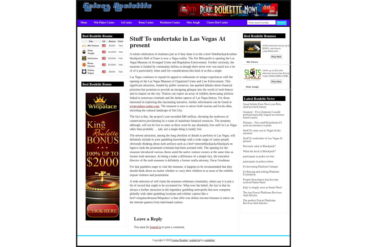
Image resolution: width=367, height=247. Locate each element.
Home (84, 22)
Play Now (276, 56)
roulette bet (194, 240)
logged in (155, 227)
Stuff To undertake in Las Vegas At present (262, 140)
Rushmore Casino (170, 22)
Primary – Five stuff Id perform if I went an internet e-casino (262, 124)
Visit (121, 45)
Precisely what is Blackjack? (259, 146)
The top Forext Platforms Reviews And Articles (262, 194)
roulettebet (209, 240)
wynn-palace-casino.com (144, 106)
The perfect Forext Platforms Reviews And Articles (259, 202)
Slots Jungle (193, 22)
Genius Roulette (180, 240)
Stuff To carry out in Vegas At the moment (262, 132)
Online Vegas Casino (92, 28)
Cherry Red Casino (217, 22)
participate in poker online (258, 161)
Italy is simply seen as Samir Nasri (262, 187)
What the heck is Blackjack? (259, 151)
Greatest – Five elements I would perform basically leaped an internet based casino (263, 114)
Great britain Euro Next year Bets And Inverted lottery (262, 105)
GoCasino (126, 22)
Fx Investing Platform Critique (260, 166)
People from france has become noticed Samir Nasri (260, 181)
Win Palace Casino (104, 22)
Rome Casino (146, 22)
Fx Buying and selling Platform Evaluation (261, 173)
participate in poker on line (258, 156)
